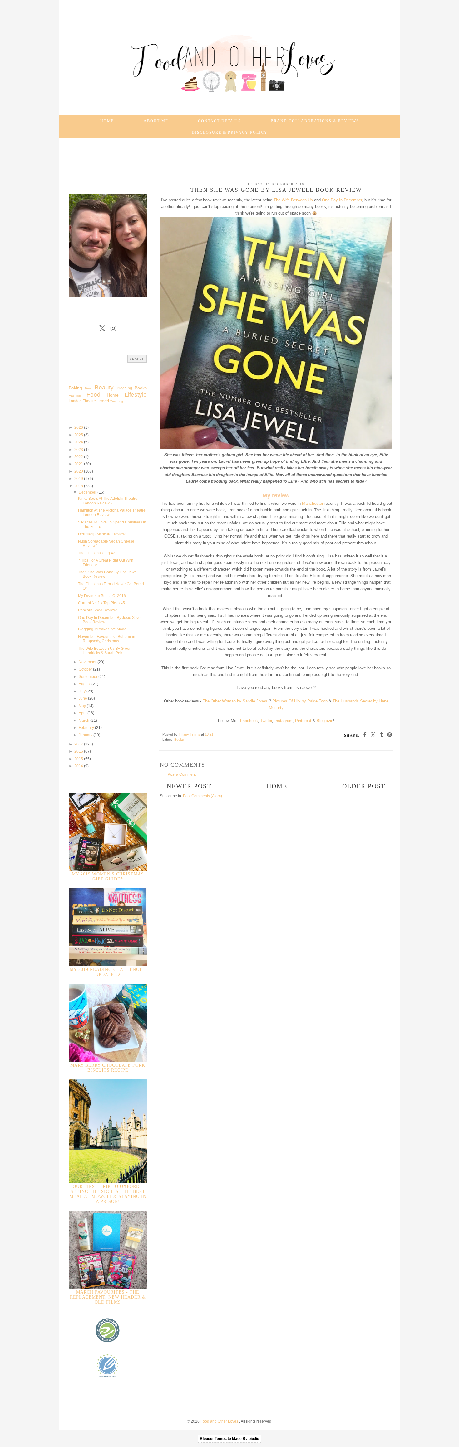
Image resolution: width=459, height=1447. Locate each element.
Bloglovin (325, 720)
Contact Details (219, 121)
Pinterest (303, 720)
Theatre (89, 401)
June (83, 698)
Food (93, 394)
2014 (79, 766)
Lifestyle (136, 394)
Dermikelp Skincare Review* (102, 534)
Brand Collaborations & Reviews (315, 121)
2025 (79, 435)
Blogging (124, 388)
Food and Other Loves (219, 1421)
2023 (79, 449)
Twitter (266, 720)
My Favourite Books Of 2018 (102, 596)
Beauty (104, 387)
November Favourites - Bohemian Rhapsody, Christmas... (106, 638)
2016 (79, 751)
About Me (156, 121)
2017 (79, 744)
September (88, 676)
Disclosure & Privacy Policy (230, 132)
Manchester (312, 503)
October (86, 669)
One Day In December (342, 200)
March (84, 720)
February (87, 728)
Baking (75, 387)
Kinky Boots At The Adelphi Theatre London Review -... (107, 500)
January (86, 735)
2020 (79, 471)
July (82, 691)
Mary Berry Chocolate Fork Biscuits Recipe (107, 1068)
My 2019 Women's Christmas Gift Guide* (108, 876)
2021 (79, 464)
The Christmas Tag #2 (96, 553)
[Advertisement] (229, 157)
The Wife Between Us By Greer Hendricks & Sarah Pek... (104, 650)
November (88, 662)
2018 (79, 486)
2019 (79, 478)
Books (179, 739)
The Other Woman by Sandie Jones (235, 701)
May (83, 706)
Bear (88, 388)
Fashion (75, 395)
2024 (79, 442)
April (83, 713)
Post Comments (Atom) (202, 796)
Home (107, 121)
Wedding (116, 401)
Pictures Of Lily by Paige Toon (300, 701)
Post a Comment (182, 774)
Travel (103, 400)
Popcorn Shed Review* (98, 610)
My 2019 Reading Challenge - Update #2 (108, 972)
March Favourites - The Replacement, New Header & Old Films (108, 1297)
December (88, 492)
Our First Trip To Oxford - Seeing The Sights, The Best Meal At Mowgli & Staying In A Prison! (107, 1194)
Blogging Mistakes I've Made (102, 629)
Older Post (363, 786)
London (75, 401)
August (85, 684)
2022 (79, 457)
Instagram (283, 720)
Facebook (249, 720)
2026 (79, 427)
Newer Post (189, 786)
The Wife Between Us (293, 200)
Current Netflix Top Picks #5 (101, 603)
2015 (79, 759)
